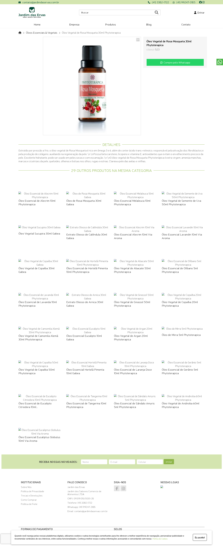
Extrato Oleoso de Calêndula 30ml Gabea (86, 236)
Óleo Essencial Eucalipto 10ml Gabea (84, 337)
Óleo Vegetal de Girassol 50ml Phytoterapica (132, 303)
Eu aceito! (200, 537)
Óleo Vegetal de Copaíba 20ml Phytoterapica (180, 303)
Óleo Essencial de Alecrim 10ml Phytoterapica (37, 202)
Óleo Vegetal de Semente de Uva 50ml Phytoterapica (181, 202)
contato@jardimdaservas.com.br (40, 2)
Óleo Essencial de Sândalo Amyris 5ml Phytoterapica (134, 405)
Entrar (200, 12)
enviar (169, 461)
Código (150, 49)
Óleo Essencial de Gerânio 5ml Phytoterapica (180, 371)
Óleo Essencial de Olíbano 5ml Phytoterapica (180, 269)
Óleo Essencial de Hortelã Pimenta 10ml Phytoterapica (87, 269)
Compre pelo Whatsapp (176, 62)
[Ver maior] (138, 40)
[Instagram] (203, 2)
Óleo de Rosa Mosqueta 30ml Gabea (83, 202)
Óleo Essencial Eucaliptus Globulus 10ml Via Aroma (39, 438)
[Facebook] (200, 2)
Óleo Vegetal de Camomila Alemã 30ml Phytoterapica (38, 337)
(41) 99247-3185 (185, 2)
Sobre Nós (26, 486)
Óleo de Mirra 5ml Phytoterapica (181, 334)
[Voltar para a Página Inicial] (19, 32)
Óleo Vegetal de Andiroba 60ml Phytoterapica (180, 405)
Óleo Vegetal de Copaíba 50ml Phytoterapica (36, 371)
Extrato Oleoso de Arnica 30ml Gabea (84, 303)
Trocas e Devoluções (31, 495)
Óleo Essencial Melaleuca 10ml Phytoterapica (132, 202)
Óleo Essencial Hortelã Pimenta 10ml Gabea (85, 371)
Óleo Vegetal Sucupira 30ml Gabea (39, 233)
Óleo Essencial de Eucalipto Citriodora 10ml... (35, 405)
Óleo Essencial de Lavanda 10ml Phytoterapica (37, 303)
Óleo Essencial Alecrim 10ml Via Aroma (133, 236)
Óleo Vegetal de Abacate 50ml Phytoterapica (132, 269)
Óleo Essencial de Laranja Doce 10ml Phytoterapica (133, 371)
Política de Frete (29, 503)
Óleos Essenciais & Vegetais (41, 32)
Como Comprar (29, 499)
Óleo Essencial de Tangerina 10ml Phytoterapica (86, 405)
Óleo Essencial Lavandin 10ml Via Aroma (182, 236)
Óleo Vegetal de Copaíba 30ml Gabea (36, 269)
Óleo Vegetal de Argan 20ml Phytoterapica (131, 337)
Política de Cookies (159, 538)
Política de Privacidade (32, 491)
